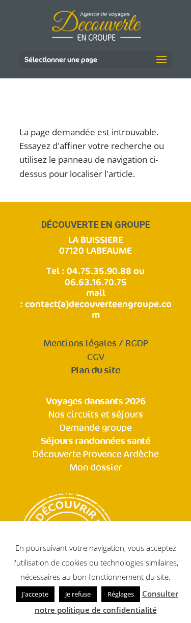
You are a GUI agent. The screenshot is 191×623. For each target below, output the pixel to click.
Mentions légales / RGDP (95, 343)
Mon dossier (95, 467)
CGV (95, 357)
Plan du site (95, 370)
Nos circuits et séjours (95, 415)
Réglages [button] (120, 594)
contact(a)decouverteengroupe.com (98, 309)
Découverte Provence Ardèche (96, 454)
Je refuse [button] (78, 594)
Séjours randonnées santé (95, 441)
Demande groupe (96, 428)
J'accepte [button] (35, 594)
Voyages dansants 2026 (95, 401)
